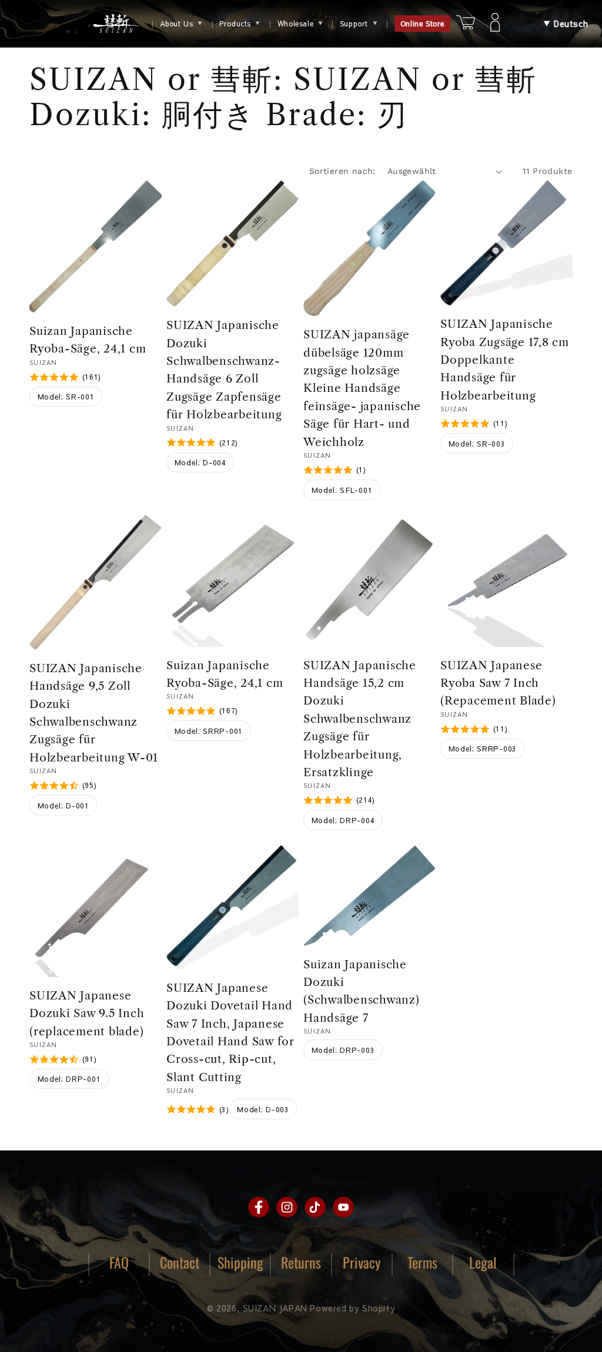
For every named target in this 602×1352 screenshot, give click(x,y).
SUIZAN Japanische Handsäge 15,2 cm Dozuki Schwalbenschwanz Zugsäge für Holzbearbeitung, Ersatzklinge (359, 719)
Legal (483, 1262)
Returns (301, 1262)
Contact (179, 1262)
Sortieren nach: (342, 171)
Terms (422, 1262)
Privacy (361, 1262)
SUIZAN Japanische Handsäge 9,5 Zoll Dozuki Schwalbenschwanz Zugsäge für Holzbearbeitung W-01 (93, 713)
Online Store (422, 23)
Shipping (240, 1262)
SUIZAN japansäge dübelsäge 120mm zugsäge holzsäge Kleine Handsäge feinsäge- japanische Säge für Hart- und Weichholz (362, 388)
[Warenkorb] (465, 23)
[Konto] (495, 23)
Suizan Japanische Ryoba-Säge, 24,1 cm (87, 339)
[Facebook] (258, 1207)
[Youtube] (343, 1207)
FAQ (119, 1262)
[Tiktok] (315, 1207)
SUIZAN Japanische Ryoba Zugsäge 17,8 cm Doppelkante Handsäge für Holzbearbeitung (504, 359)
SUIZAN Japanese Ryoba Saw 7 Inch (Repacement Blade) (498, 683)
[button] (566, 24)
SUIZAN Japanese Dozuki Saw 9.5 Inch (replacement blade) (86, 1013)
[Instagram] (286, 1207)
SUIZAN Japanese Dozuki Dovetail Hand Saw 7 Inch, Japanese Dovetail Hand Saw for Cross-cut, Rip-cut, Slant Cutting (230, 1032)
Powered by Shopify (352, 1308)
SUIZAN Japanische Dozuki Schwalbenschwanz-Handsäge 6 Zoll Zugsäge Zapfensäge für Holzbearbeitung (224, 369)
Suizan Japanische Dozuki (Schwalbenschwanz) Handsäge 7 (361, 991)
